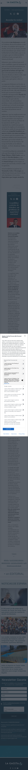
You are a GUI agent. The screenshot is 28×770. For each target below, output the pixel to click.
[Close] (25, 336)
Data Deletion (6, 433)
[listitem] (14, 361)
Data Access (14, 433)
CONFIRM (8, 429)
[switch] (23, 363)
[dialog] (14, 385)
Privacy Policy (22, 433)
